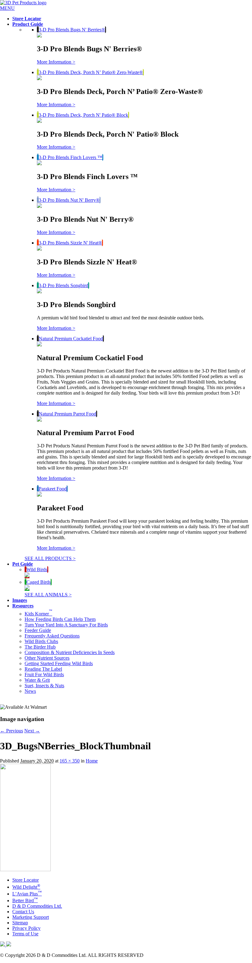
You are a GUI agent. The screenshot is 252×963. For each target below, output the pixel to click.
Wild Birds (36, 569)
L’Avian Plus (27, 893)
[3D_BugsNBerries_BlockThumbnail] (25, 869)
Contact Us (23, 911)
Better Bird (25, 900)
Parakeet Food (53, 488)
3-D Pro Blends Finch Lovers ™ (70, 157)
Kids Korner (38, 613)
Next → (32, 730)
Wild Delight (26, 887)
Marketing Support (30, 917)
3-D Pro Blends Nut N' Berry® (69, 200)
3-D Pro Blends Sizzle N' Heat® (70, 242)
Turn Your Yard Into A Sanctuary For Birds (66, 624)
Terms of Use (25, 933)
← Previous (11, 730)
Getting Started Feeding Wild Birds (59, 663)
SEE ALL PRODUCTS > (50, 558)
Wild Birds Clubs (41, 641)
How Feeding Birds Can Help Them (60, 619)
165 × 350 (70, 760)
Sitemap (20, 922)
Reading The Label (43, 669)
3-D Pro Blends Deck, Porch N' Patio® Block (83, 115)
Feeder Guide (38, 630)
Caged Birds (38, 582)
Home (92, 760)
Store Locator (25, 880)
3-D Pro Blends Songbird (63, 285)
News (30, 691)
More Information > (56, 61)
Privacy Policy (26, 928)
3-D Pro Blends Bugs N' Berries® (72, 29)
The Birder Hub (40, 646)
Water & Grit (37, 680)
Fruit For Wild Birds (44, 674)
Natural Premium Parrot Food (67, 413)
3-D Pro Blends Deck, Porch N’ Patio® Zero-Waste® (91, 72)
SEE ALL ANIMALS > (48, 594)
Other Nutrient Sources (47, 658)
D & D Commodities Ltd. (37, 906)
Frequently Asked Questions (52, 635)
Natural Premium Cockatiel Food (71, 338)
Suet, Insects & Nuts (44, 685)
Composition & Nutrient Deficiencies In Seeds (70, 652)
